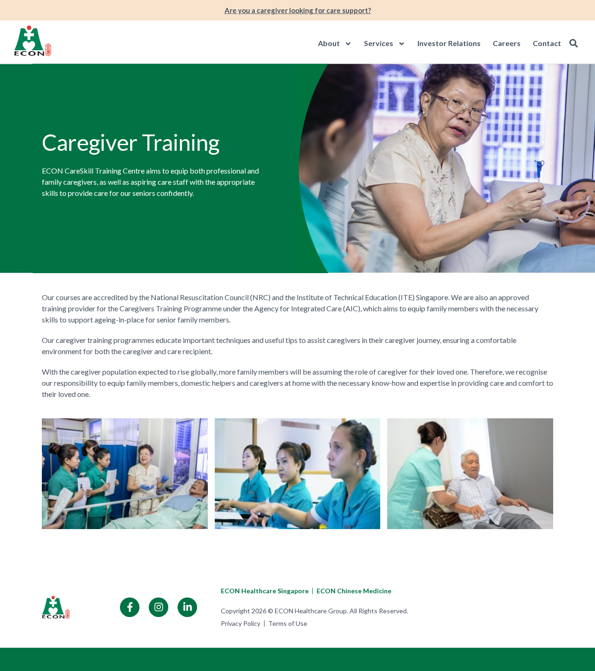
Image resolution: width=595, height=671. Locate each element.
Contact (547, 43)
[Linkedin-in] (187, 607)
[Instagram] (158, 607)
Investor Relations (449, 43)
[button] (573, 43)
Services (378, 43)
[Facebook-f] (129, 607)
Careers (507, 43)
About (329, 43)
